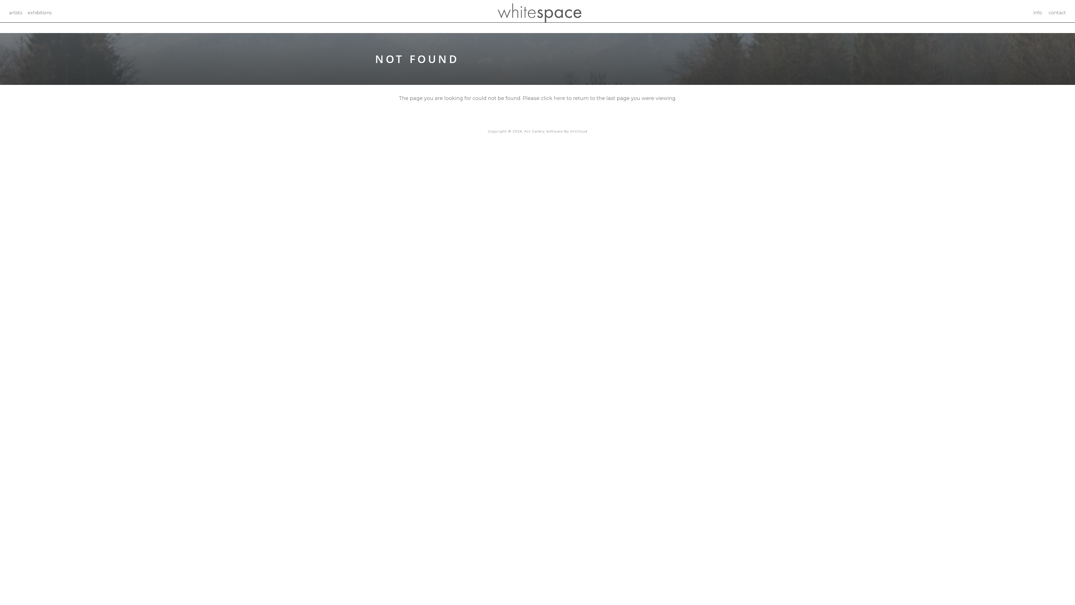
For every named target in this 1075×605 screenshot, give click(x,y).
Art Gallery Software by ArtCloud (555, 131)
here (559, 98)
